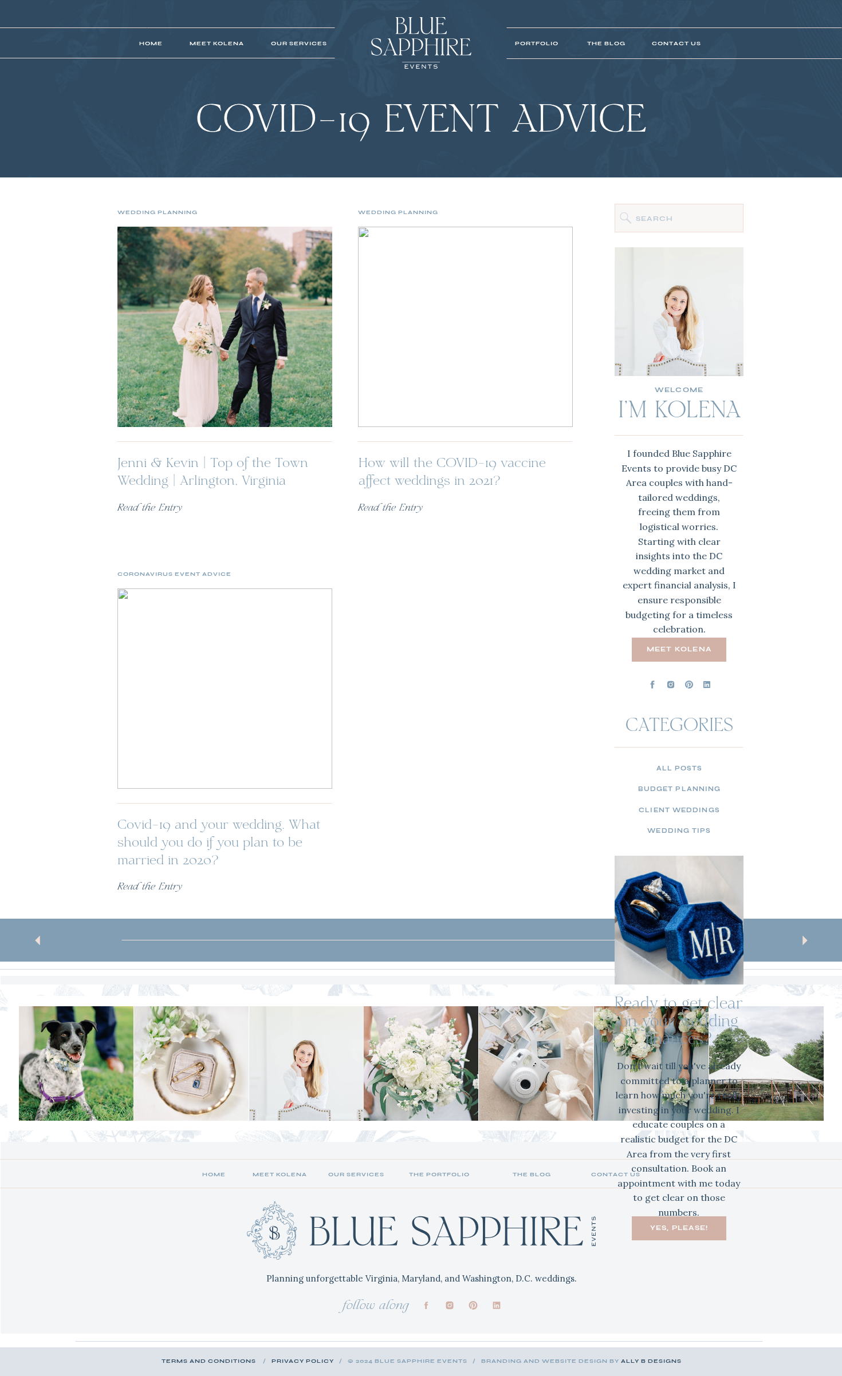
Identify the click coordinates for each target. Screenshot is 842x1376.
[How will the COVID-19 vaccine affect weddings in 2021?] (465, 327)
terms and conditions (209, 1361)
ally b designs (651, 1361)
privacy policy (303, 1361)
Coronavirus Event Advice (174, 574)
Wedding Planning (157, 212)
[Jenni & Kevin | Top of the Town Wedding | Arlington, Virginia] (224, 327)
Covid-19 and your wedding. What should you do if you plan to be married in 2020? (218, 843)
